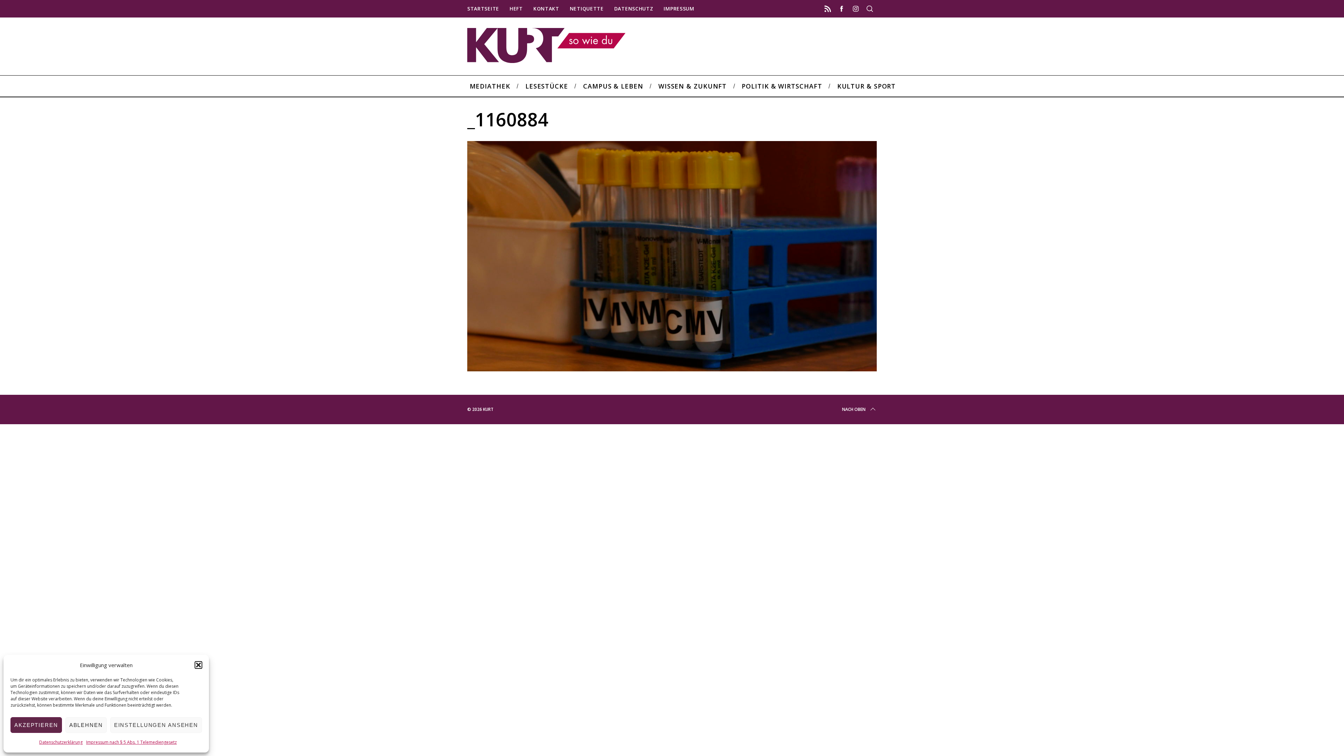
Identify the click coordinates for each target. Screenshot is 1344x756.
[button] (198, 665)
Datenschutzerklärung (61, 742)
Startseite (483, 8)
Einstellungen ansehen (156, 725)
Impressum (679, 8)
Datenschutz (633, 8)
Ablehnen (86, 725)
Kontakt (546, 8)
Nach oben (854, 409)
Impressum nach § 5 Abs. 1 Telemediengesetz (131, 742)
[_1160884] (672, 369)
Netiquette (587, 8)
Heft (516, 8)
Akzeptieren (36, 725)
